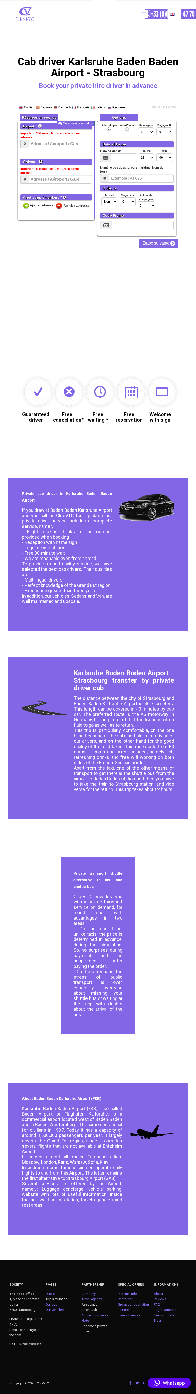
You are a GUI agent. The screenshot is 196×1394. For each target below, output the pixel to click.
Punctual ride (127, 1294)
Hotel (86, 1320)
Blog (157, 1320)
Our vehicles (55, 1310)
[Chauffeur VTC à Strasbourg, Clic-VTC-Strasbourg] (25, 14)
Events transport (130, 1315)
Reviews (160, 1299)
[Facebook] (130, 1383)
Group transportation (133, 1304)
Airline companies (95, 1315)
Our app (51, 1304)
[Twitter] (137, 1383)
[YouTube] (144, 1383)
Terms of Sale (164, 1315)
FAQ (157, 1304)
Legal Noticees (165, 1310)
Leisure (123, 1310)
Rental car (125, 1299)
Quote (50, 1294)
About (158, 1294)
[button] (169, 1383)
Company (89, 1294)
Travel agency (92, 1299)
